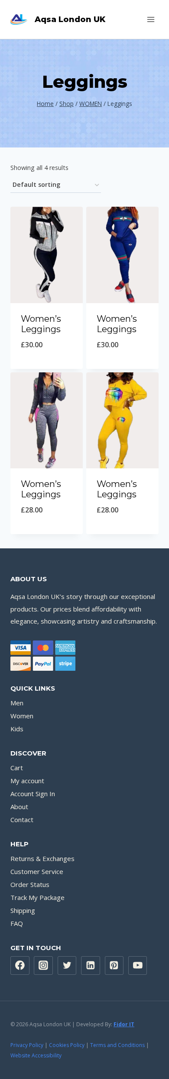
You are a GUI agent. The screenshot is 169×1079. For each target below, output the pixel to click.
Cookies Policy (66, 1045)
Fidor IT (124, 1024)
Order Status (29, 884)
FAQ (16, 923)
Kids (16, 728)
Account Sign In (32, 793)
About (19, 806)
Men (16, 702)
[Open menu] (151, 19)
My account (27, 780)
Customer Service (36, 871)
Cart (16, 767)
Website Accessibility (36, 1055)
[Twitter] (67, 965)
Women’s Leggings (41, 324)
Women (21, 715)
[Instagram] (43, 965)
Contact (21, 819)
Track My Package (37, 897)
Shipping (22, 910)
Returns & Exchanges (42, 858)
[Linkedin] (90, 965)
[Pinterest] (114, 965)
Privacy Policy (26, 1045)
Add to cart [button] (46, 366)
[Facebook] (19, 965)
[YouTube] (137, 965)
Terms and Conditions (117, 1045)
